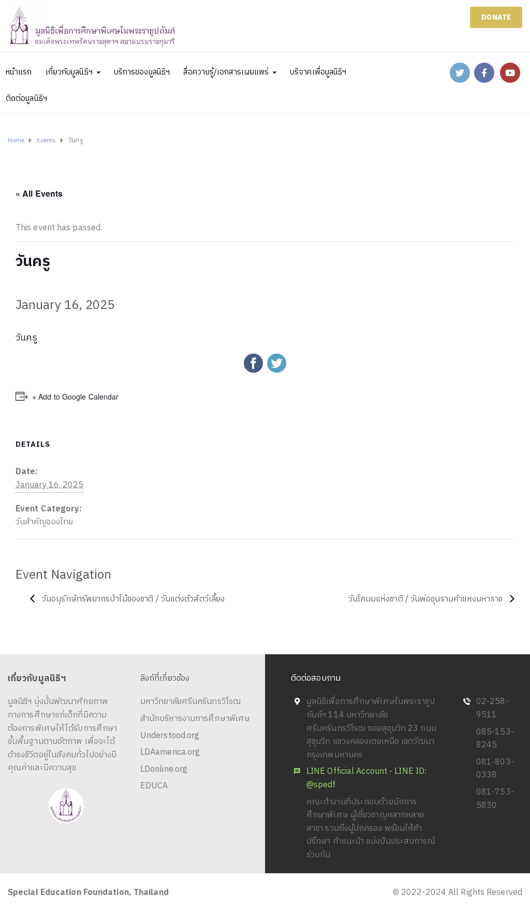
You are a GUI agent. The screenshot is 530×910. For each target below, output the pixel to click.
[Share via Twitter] (276, 363)
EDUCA (154, 786)
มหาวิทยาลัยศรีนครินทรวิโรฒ (190, 702)
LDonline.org (163, 769)
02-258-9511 (492, 708)
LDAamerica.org (170, 752)
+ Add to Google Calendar (75, 396)
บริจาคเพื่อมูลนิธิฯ (318, 72)
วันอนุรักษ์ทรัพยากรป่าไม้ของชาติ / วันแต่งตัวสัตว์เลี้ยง (132, 599)
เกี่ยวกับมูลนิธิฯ (69, 72)
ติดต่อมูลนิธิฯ (26, 98)
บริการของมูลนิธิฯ (142, 72)
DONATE (496, 17)
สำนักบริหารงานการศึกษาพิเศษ (195, 719)
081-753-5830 (495, 799)
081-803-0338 (495, 769)
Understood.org (169, 736)
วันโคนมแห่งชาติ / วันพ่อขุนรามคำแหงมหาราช (426, 599)
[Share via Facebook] (253, 363)
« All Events (39, 193)
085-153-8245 (495, 739)
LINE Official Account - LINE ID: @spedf (366, 778)
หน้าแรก (19, 72)
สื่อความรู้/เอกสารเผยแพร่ (226, 72)
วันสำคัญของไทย (44, 522)
